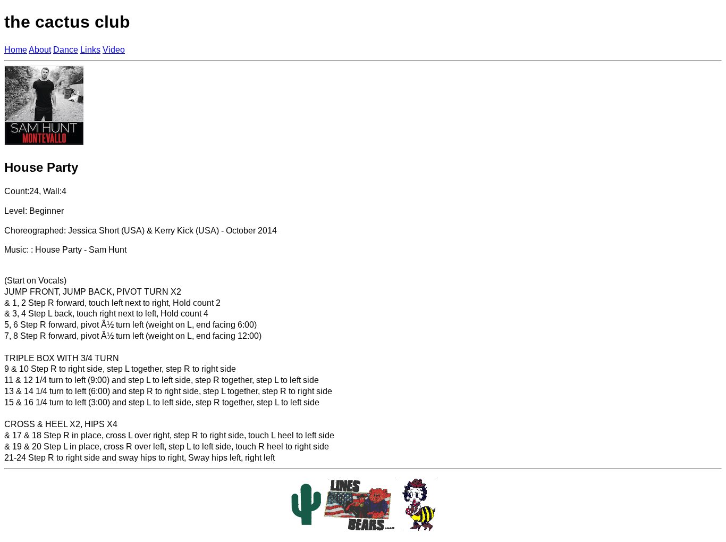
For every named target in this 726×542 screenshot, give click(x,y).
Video (114, 49)
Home (15, 49)
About (40, 49)
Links (90, 49)
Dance (65, 49)
